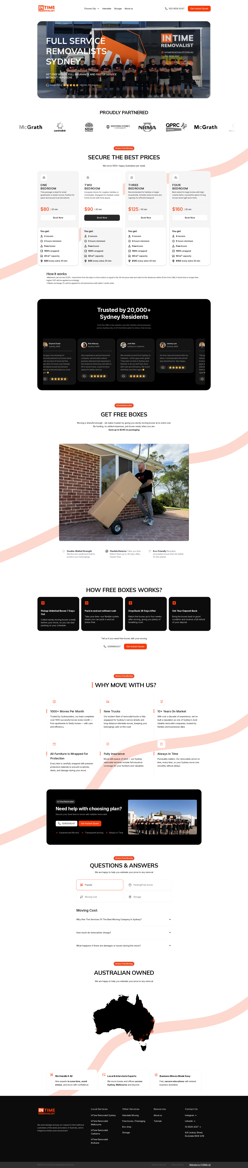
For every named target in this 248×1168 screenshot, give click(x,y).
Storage (118, 8)
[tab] (99, 885)
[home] (46, 9)
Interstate (106, 8)
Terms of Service (158, 1165)
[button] (92, 8)
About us (129, 8)
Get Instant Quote (199, 8)
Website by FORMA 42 (200, 1165)
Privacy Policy (178, 1165)
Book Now (58, 217)
